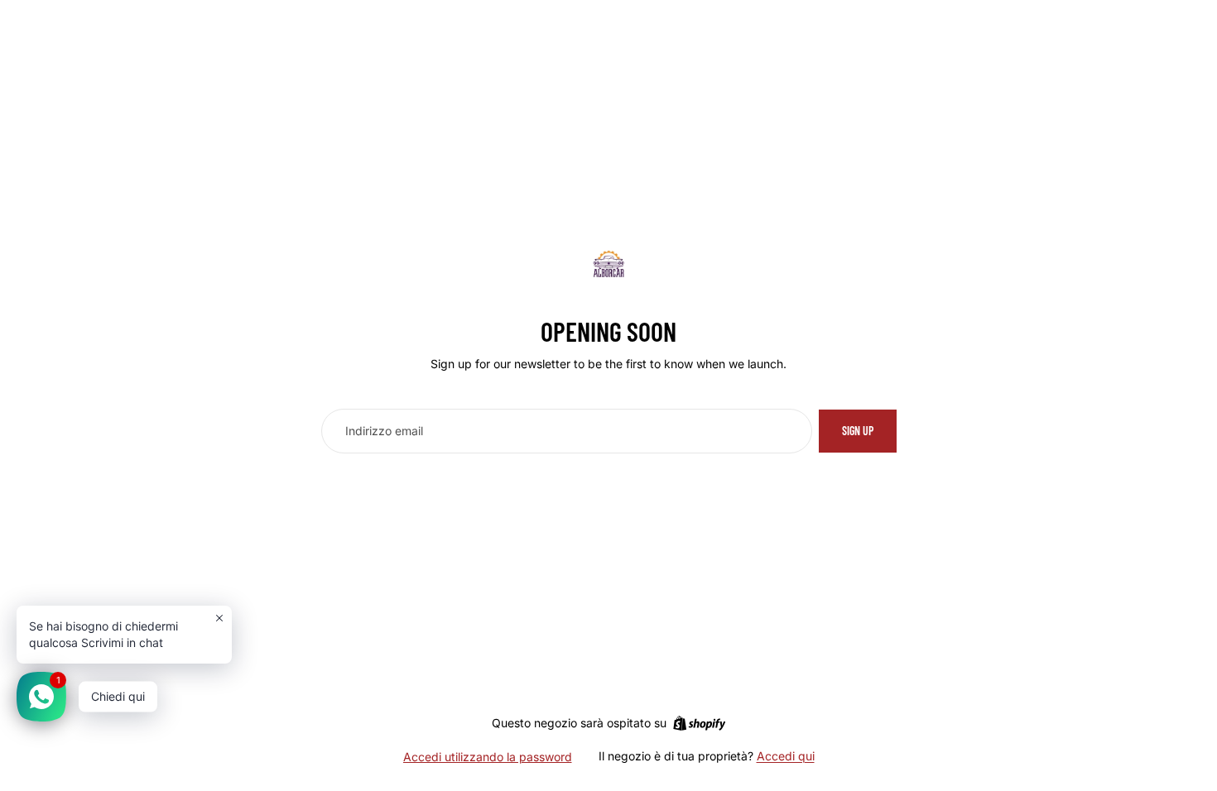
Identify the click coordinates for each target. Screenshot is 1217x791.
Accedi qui (786, 756)
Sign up (857, 431)
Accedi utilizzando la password (487, 757)
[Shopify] (699, 723)
